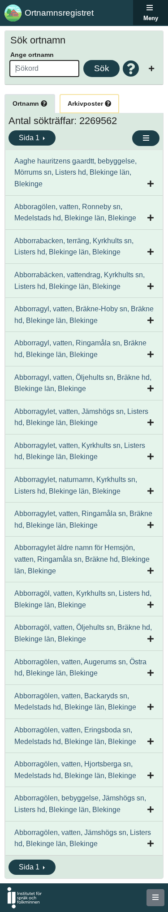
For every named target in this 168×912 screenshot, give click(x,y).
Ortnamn (27, 103)
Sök (101, 68)
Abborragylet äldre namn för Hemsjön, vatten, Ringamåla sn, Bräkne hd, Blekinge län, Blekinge (82, 559)
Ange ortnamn (32, 54)
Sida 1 (30, 138)
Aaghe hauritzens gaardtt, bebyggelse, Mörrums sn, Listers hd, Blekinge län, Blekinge (75, 172)
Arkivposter (86, 103)
